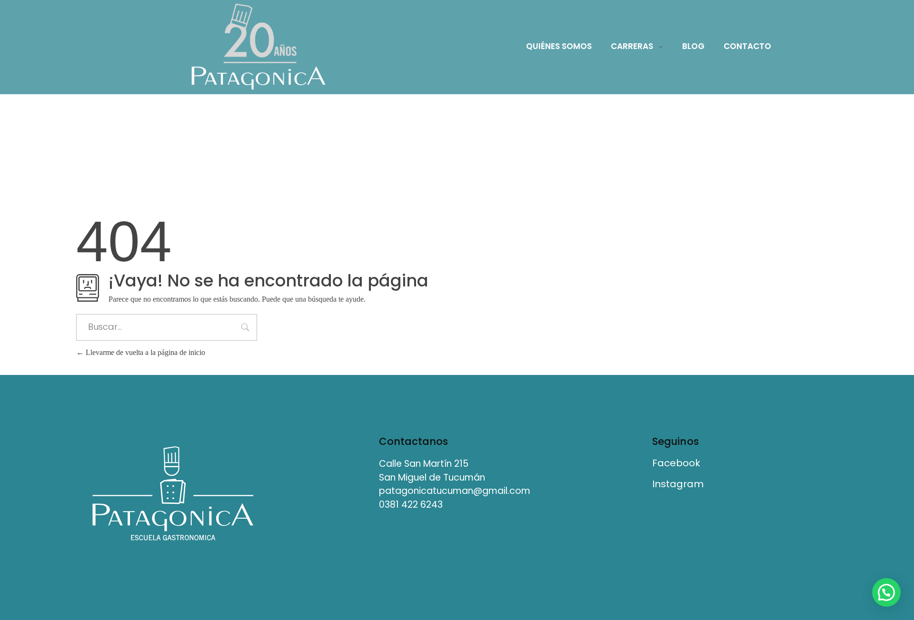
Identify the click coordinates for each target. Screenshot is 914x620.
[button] (886, 592)
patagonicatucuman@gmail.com (454, 490)
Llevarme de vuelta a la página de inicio (144, 352)
